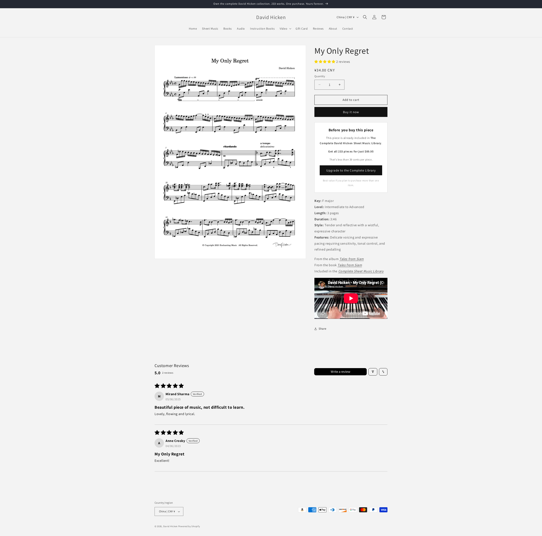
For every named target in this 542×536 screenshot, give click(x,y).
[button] (285, 28)
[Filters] (372, 372)
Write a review (340, 371)
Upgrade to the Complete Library (351, 170)
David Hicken (170, 526)
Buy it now (351, 112)
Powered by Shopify (189, 526)
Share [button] (322, 328)
